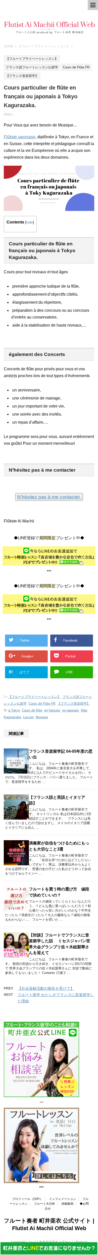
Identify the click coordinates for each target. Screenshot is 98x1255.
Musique (42, 717)
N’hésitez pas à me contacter (49, 497)
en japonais (70, 710)
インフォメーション (62, 1199)
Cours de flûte (32, 710)
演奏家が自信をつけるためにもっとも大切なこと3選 (59, 846)
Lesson (28, 717)
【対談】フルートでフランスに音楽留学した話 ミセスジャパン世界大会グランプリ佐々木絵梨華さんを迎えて (59, 944)
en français (52, 710)
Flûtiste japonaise (19, 137)
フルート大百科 (44, 1203)
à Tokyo (14, 710)
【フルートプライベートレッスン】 (34, 697)
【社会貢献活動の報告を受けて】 (46, 988)
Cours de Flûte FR (42, 703)
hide (29, 222)
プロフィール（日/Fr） (27, 1199)
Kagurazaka (12, 717)
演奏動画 (67, 1203)
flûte (84, 710)
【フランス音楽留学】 (73, 703)
